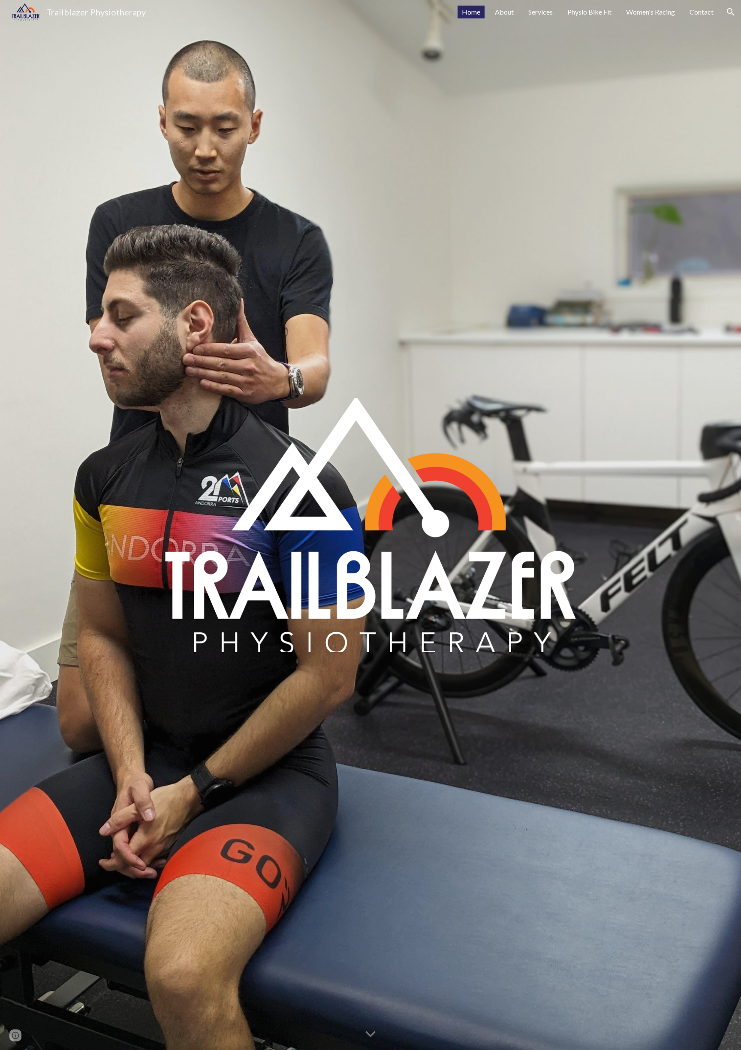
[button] (730, 12)
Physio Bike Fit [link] (589, 12)
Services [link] (540, 12)
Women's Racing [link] (650, 12)
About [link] (504, 12)
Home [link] (471, 12)
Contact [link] (702, 12)
